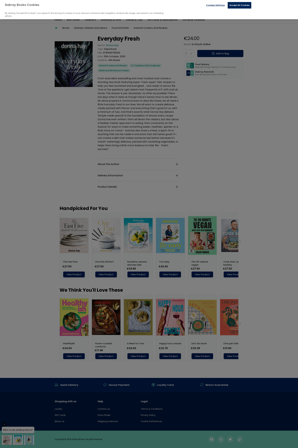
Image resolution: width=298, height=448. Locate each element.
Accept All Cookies (239, 5)
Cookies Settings (215, 5)
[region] (149, 9)
